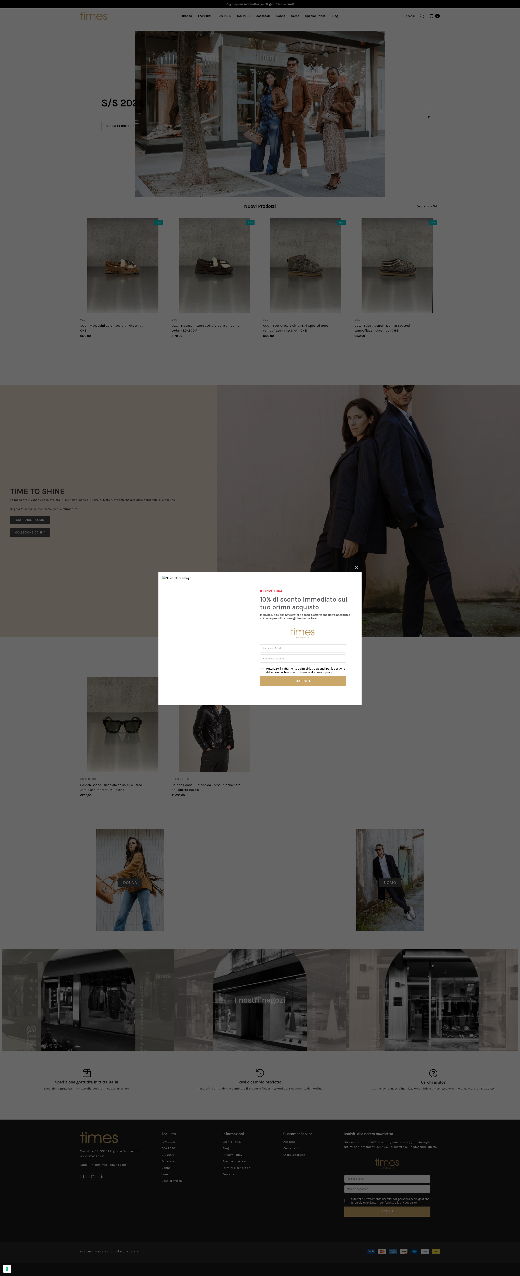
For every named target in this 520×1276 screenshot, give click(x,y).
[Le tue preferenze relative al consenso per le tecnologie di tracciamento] (7, 1269)
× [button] (356, 566)
